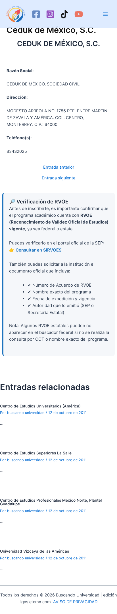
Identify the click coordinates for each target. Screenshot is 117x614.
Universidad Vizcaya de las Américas (34, 551)
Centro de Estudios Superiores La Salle (36, 453)
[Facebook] (36, 14)
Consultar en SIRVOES (39, 250)
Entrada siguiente (58, 178)
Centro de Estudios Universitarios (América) (40, 406)
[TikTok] (64, 14)
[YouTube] (78, 14)
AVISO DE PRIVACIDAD (75, 601)
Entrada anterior (58, 167)
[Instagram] (50, 14)
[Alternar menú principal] (105, 14)
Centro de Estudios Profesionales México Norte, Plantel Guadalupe (51, 502)
